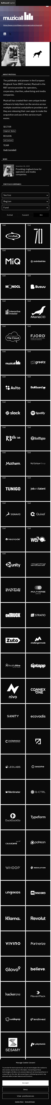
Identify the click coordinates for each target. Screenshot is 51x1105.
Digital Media (9, 131)
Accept (25, 1083)
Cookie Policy (19, 1102)
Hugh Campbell (9, 150)
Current (25, 215)
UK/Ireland (8, 140)
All (41, 215)
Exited (10, 215)
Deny (25, 1089)
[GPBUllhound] (8, 3)
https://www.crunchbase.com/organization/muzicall (22, 25)
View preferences (25, 1096)
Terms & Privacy (30, 1102)
